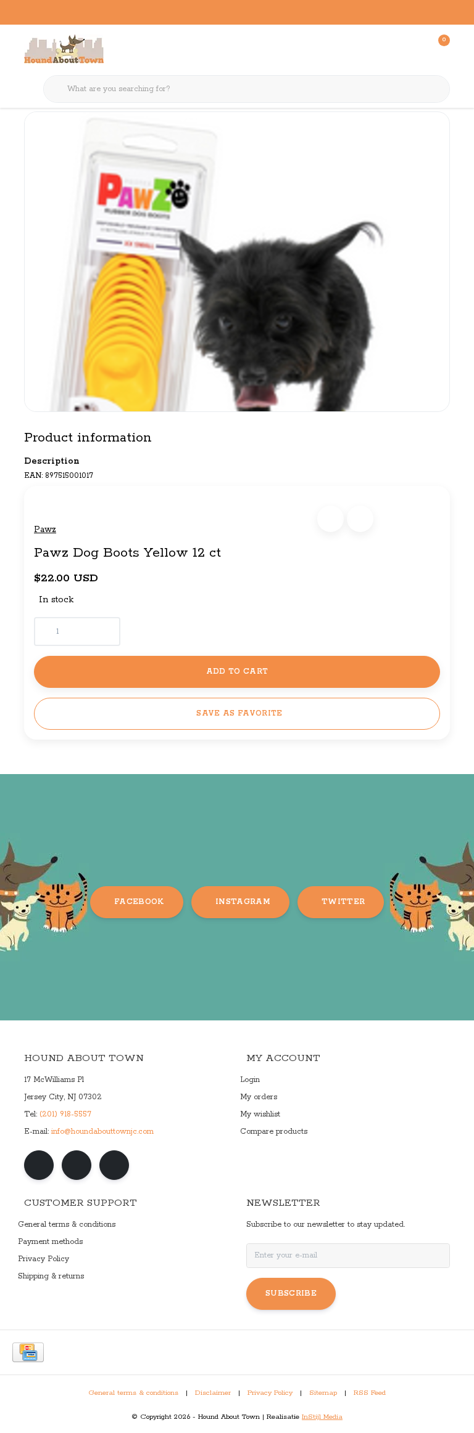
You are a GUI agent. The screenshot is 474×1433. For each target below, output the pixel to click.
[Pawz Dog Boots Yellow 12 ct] (237, 261)
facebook (139, 901)
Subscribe (291, 1293)
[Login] (391, 49)
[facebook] (39, 1165)
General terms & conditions (133, 1393)
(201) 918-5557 (65, 1114)
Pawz (45, 529)
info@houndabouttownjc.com (102, 1131)
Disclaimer (213, 1393)
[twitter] (114, 1165)
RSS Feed (370, 1393)
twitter (343, 901)
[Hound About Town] (64, 49)
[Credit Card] (28, 1352)
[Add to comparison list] (360, 519)
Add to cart (237, 671)
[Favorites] (414, 49)
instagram (242, 901)
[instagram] (76, 1165)
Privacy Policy (270, 1393)
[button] (330, 519)
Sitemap (323, 1393)
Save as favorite (239, 713)
